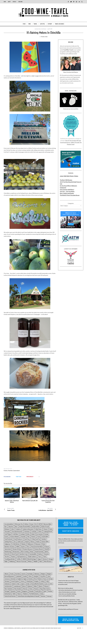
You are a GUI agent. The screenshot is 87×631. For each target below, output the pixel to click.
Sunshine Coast (24, 554)
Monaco (46, 586)
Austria (23, 573)
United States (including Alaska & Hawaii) (28, 596)
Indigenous (7, 544)
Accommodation (8, 524)
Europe (46, 534)
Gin (15, 541)
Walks (6, 561)
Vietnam (49, 596)
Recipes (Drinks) (17, 549)
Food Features (43, 29)
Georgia (50, 579)
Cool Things (7, 534)
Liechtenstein (8, 586)
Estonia (30, 579)
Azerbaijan (30, 573)
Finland (39, 579)
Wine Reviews (48, 561)
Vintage (51, 559)
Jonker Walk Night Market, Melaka (69, 176)
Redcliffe (47, 549)
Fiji (35, 579)
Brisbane (6, 529)
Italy (18, 584)
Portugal (6, 591)
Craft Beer (15, 534)
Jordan (27, 584)
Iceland (42, 581)
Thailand (25, 593)
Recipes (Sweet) (38, 549)
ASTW (40, 524)
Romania (13, 591)
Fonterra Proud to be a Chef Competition (48, 501)
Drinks (28, 534)
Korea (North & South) (37, 584)
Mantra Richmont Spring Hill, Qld (29, 500)
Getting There (8, 541)
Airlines (26, 524)
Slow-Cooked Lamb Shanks (67, 193)
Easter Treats (11, 509)
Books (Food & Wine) (24, 526)
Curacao (6, 579)
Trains (44, 556)
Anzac (31, 524)
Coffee (40, 531)
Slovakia (31, 591)
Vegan (39, 559)
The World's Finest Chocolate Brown (69, 195)
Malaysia (29, 586)
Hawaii (27, 541)
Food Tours (27, 539)
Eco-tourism (39, 534)
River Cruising (24, 551)
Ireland (13, 584)
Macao (24, 586)
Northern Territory (9, 546)
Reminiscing (7, 551)
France (45, 579)
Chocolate (7, 531)
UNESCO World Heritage (29, 559)
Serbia (18, 591)
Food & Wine (45, 536)
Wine (40, 561)
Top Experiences (21, 556)
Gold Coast (20, 541)
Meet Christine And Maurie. (70, 72)
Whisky (30, 561)
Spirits (46, 551)
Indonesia (7, 584)
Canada (25, 576)
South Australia (39, 551)
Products (46, 546)
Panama (36, 588)
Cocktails (33, 531)
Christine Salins (44, 36)
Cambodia (18, 576)
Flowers (33, 536)
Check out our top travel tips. (70, 109)
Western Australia (21, 561)
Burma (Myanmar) (9, 576)
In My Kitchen (16, 544)
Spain (45, 591)
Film (28, 536)
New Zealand (17, 588)
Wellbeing (12, 561)
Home (5, 1)
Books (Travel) (45, 526)
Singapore (25, 591)
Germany (6, 581)
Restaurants (16, 551)
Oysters (23, 546)
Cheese (45, 529)
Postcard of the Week (37, 546)
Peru (28, 546)
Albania (6, 573)
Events (39, 29)
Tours (39, 556)
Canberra (18, 529)
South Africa (38, 591)
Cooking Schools (47, 531)
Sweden (50, 591)
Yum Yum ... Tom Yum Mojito (67, 191)
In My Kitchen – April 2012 (46, 509)
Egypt (25, 579)
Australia (36, 29)
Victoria (45, 559)
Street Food (15, 554)
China (30, 576)
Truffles (18, 559)
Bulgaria (49, 573)
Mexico (41, 586)
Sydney (40, 554)
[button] (30, 332)
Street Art (7, 554)
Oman (30, 588)
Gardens (44, 539)
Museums (37, 544)
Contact (14, 1)
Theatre (13, 556)
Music (43, 544)
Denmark (13, 579)
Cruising (22, 534)
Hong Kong (29, 581)
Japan (22, 584)
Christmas (27, 531)
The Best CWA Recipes (66, 180)
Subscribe (20, 1)
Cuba (48, 576)
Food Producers (18, 539)
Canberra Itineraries (27, 529)
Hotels (38, 541)
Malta (35, 586)
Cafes (12, 529)
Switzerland (7, 593)
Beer (16, 526)
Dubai (32, 534)
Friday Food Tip (36, 539)
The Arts (6, 556)
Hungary (36, 581)
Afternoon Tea (19, 524)
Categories (71, 203)
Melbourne (31, 544)
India (47, 581)
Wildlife (36, 561)
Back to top (79, 628)
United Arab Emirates (10, 596)
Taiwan (19, 593)
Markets (23, 544)
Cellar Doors (38, 529)
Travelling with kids (9, 559)
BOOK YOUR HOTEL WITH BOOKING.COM (70, 619)
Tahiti (13, 593)
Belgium (43, 573)
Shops (31, 551)
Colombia (35, 576)
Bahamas (36, 573)
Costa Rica (43, 576)
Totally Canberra (32, 556)
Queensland (16, 470)
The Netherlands (33, 593)
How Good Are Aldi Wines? (67, 189)
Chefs (50, 529)
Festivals (10, 470)
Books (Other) (36, 526)
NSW (17, 546)
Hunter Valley (45, 541)
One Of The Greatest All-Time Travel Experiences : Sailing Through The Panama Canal (71, 142)
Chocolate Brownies (17, 531)
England (19, 579)
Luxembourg (17, 586)
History (32, 541)
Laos (46, 584)
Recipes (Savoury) (28, 549)
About (9, 1)
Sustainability (32, 554)
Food (38, 536)
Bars (5, 526)
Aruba (11, 573)
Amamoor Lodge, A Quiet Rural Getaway (12, 501)
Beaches (11, 526)
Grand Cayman (15, 581)
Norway (25, 588)
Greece (23, 581)
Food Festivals (8, 539)
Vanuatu (43, 596)
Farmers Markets (14, 536)
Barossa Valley (47, 524)
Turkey (42, 593)
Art (36, 524)
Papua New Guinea (45, 588)
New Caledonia (8, 588)
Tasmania (46, 554)
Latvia (50, 584)
